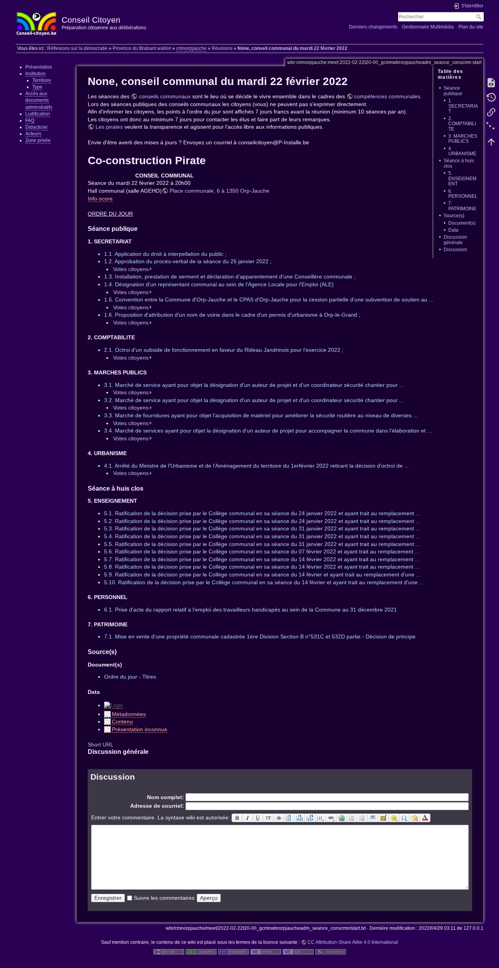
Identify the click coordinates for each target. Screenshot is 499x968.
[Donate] (201, 951)
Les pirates (109, 127)
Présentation (38, 67)
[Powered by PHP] (233, 951)
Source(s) (454, 215)
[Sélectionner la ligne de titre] (320, 818)
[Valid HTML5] (265, 951)
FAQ (29, 120)
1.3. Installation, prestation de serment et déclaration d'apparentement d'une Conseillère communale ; (230, 276)
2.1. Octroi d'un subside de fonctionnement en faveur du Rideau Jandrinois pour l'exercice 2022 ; (223, 350)
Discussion (455, 249)
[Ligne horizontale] (373, 818)
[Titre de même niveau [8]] (289, 818)
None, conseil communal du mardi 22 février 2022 (292, 48)
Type (37, 87)
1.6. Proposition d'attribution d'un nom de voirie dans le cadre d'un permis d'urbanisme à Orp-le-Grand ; (232, 315)
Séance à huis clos (459, 163)
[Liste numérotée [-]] (352, 818)
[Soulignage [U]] (258, 818)
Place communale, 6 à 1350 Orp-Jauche (219, 191)
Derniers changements (373, 27)
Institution (35, 73)
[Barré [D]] (279, 818)
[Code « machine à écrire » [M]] (268, 818)
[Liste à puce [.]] (362, 818)
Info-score (100, 198)
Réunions (222, 48)
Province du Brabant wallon (142, 48)
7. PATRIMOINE (462, 205)
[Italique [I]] (247, 818)
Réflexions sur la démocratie (77, 48)
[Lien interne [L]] (331, 818)
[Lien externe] (341, 818)
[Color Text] (425, 818)
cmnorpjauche (191, 48)
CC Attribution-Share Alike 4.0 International (353, 942)
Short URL (100, 744)
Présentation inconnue (139, 729)
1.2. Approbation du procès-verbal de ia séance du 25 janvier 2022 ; (188, 261)
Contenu (122, 721)
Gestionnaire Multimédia (428, 27)
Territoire (41, 80)
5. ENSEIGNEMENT (462, 178)
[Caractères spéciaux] (404, 818)
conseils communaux (165, 96)
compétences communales (387, 96)
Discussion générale (455, 239)
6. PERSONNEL (463, 193)
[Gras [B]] (237, 818)
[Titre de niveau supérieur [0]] (310, 818)
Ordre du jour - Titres (130, 677)
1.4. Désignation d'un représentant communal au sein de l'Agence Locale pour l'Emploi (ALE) (219, 284)
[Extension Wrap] (414, 818)
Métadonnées (129, 714)
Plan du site (470, 27)
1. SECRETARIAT (463, 106)
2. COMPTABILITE (462, 124)
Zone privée (38, 140)
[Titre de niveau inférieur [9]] (300, 818)
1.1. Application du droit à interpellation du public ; (165, 254)
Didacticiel (36, 127)
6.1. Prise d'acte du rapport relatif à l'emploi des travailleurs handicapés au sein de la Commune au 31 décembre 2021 (250, 609)
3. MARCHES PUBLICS (462, 138)
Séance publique (453, 90)
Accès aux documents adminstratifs (38, 100)
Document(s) (462, 223)
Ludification (37, 114)
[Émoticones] (394, 818)
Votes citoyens (131, 269)
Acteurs (33, 134)
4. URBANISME (462, 151)
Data (453, 230)
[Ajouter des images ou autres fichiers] (383, 818)
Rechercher (479, 17)
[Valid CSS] (298, 951)
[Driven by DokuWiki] (330, 951)
